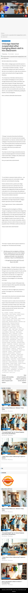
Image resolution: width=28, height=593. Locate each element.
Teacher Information (6, 349)
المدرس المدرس (5, 372)
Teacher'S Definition (21, 358)
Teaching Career (17, 364)
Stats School (13, 342)
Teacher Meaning (14, 349)
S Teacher (21, 337)
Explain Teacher (13, 327)
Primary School (20, 336)
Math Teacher (19, 332)
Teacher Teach (12, 355)
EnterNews (20, 589)
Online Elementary (6, 335)
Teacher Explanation (6, 348)
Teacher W (20, 357)
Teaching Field (5, 366)
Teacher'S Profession (6, 360)
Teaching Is (20, 366)
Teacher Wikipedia (6, 358)
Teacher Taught (5, 355)
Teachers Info (5, 361)
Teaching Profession (6, 367)
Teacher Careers (5, 345)
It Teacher (15, 330)
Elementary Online (6, 323)
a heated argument (10, 153)
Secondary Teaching (6, 342)
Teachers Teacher (13, 363)
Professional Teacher (14, 337)
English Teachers (5, 327)
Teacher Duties (5, 346)
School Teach (20, 339)
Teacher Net (4, 351)
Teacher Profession (6, 354)
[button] (5, 16)
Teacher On (4, 352)
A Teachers (11, 312)
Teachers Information (13, 361)
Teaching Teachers (6, 369)
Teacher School (20, 354)
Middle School (5, 333)
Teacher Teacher (19, 355)
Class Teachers (5, 317)
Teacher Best (9, 343)
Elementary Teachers (6, 326)
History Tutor (21, 329)
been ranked (6, 269)
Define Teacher (14, 318)
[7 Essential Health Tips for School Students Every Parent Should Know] (14, 422)
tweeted (6, 216)
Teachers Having (21, 360)
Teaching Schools (21, 367)
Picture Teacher (13, 336)
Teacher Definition (19, 345)
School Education (5, 339)
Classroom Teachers (6, 318)
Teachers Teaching (21, 363)
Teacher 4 (4, 343)
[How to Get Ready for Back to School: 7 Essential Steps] (14, 571)
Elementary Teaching (15, 326)
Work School (10, 370)
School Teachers (12, 340)
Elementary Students (6, 324)
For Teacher (19, 327)
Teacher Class (12, 345)
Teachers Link (20, 361)
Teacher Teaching (13, 357)
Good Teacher (5, 329)
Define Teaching (21, 318)
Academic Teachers (20, 314)
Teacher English (22, 346)
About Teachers (5, 314)
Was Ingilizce (4, 370)
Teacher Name (22, 349)
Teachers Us (4, 364)
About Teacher (17, 312)
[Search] (23, 16)
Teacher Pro (18, 352)
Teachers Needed (5, 363)
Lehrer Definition (5, 332)
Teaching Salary (14, 367)
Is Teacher (10, 330)
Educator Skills (5, 321)
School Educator (13, 339)
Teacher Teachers (5, 357)
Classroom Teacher (13, 317)
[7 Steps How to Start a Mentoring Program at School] (14, 446)
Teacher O (10, 351)
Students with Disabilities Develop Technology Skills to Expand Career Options (8, 378)
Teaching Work (14, 369)
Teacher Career (22, 343)
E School (4, 320)
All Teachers (4, 315)
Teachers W (10, 364)
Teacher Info (19, 348)
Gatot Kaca (5, 54)
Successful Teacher (20, 342)
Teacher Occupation (17, 351)
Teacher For (13, 348)
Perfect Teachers (5, 336)
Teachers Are (14, 360)
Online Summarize (14, 335)
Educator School (17, 320)
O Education (15, 333)
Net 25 (10, 333)
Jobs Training (20, 330)
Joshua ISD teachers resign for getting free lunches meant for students (21, 378)
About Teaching (13, 314)
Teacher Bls (15, 343)
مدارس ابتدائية (12, 372)
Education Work (10, 320)
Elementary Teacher (15, 324)
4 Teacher (6, 312)
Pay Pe (20, 335)
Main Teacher (12, 332)
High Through (15, 329)
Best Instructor (11, 315)
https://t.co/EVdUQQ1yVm (17, 258)
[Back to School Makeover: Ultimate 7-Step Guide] (14, 398)
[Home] (2, 16)
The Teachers (20, 369)
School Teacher (5, 340)
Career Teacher (18, 315)
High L (10, 329)
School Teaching (20, 340)
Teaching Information (13, 366)
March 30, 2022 (14, 262)
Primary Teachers (5, 337)
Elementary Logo (22, 321)
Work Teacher (17, 370)
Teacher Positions (11, 352)
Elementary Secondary (14, 323)
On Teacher (20, 333)
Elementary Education (13, 321)
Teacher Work (13, 358)
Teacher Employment (13, 346)
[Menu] (5, 16)
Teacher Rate (13, 354)
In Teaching (4, 330)
